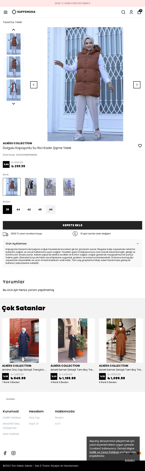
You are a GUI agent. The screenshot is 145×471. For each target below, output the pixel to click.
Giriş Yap (34, 417)
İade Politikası (11, 434)
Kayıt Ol (33, 423)
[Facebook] (5, 453)
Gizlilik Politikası (12, 417)
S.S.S (57, 423)
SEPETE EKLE (72, 225)
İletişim (59, 417)
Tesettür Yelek (12, 22)
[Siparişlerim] (131, 12)
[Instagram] (13, 453)
